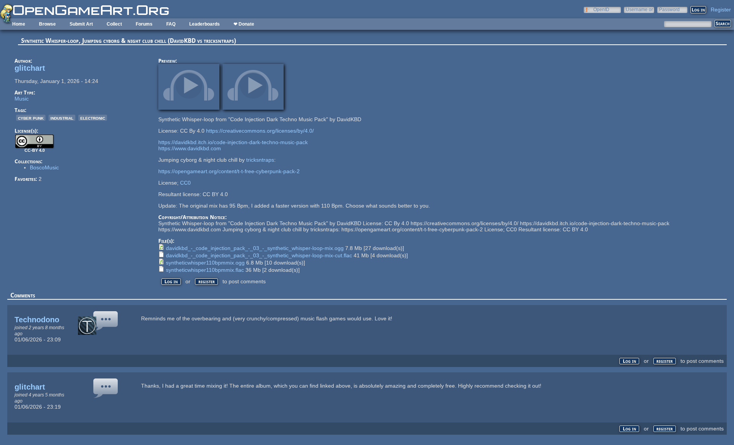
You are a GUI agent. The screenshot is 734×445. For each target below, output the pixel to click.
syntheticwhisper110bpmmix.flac (205, 270)
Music (22, 99)
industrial (61, 118)
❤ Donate (244, 24)
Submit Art (81, 24)
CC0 (185, 183)
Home (18, 24)
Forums (144, 24)
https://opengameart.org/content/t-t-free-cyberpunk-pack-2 (229, 171)
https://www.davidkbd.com (189, 148)
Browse (47, 24)
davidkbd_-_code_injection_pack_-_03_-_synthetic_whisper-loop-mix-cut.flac (259, 255)
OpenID (601, 9)
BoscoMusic (44, 167)
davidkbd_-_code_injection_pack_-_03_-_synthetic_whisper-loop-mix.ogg (255, 248)
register (206, 281)
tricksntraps (260, 160)
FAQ (170, 24)
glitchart (30, 68)
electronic (92, 118)
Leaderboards (204, 24)
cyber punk (31, 118)
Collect (114, 24)
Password (669, 9)
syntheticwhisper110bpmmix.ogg (205, 263)
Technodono (37, 319)
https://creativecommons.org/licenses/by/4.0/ (260, 131)
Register (721, 9)
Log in (171, 281)
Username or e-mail (639, 9)
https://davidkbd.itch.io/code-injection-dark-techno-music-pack (233, 142)
